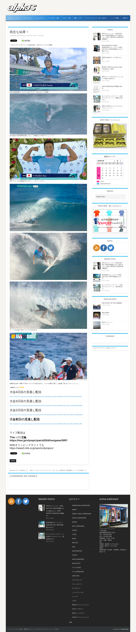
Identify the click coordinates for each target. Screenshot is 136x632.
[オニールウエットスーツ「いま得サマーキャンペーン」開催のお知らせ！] (97, 102)
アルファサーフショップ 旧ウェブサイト (104, 348)
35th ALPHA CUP (105, 183)
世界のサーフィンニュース (80, 605)
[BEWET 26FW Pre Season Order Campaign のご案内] (97, 73)
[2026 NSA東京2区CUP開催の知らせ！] (97, 92)
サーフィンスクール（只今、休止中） (96, 18)
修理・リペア (78, 18)
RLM (73, 547)
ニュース (18, 18)
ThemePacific (125, 629)
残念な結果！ (106, 312)
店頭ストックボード (78, 613)
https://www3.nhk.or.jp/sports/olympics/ (31, 448)
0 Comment (40, 35)
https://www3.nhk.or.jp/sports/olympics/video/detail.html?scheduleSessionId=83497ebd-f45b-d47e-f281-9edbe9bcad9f (46, 424)
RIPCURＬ (75, 543)
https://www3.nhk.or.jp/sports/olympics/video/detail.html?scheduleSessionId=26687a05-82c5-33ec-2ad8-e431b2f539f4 (46, 405)
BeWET (74, 509)
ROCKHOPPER (77, 551)
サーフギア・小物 (54, 18)
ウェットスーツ (40, 18)
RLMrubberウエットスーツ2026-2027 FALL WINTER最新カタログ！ (112, 276)
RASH (74, 538)
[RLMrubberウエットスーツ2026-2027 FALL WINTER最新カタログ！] (97, 281)
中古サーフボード (77, 609)
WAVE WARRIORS (78, 559)
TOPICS (74, 555)
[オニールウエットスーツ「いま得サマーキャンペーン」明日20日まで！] (97, 291)
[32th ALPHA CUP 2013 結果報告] (97, 309)
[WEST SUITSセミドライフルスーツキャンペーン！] (97, 112)
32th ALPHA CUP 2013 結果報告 (112, 303)
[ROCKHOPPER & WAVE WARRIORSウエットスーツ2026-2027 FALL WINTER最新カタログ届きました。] (97, 51)
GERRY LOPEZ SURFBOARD (81, 514)
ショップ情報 (115, 18)
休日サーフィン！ (107, 322)
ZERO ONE (75, 576)
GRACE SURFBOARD (79, 518)
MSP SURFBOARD (78, 526)
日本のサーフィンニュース (80, 617)
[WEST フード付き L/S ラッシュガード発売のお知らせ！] (97, 83)
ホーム (10, 18)
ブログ (74, 600)
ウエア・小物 (66, 18)
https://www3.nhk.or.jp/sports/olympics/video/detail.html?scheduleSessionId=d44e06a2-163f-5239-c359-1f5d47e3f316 (46, 396)
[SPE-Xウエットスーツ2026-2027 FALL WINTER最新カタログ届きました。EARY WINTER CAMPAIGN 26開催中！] (97, 40)
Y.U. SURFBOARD (78, 571)
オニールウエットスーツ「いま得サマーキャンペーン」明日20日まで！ (112, 286)
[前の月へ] (114, 161)
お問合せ (125, 18)
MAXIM (74, 522)
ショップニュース (77, 592)
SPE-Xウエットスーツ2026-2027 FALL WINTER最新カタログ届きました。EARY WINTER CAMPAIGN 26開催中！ (55, 510)
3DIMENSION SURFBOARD (81, 505)
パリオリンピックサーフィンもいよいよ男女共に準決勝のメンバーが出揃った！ (58, 470)
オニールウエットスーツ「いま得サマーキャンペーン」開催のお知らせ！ (112, 97)
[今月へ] (117, 161)
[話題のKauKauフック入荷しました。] (97, 63)
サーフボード (28, 18)
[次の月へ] (121, 161)
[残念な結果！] (97, 319)
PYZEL (74, 534)
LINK (70, 622)
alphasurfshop (21, 35)
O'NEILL (74, 530)
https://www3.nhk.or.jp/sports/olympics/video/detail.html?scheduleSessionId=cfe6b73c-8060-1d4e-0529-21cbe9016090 (46, 414)
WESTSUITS (76, 563)
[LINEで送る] (26, 40)
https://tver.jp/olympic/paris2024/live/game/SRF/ (38, 440)
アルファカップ (77, 580)
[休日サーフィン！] (97, 328)
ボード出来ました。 (19, 470)
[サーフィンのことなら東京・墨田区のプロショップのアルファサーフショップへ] (22, 12)
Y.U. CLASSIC (76, 567)
